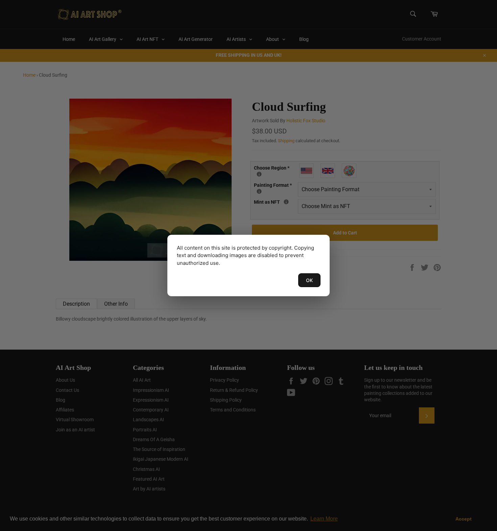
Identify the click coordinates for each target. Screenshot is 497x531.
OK (309, 280)
